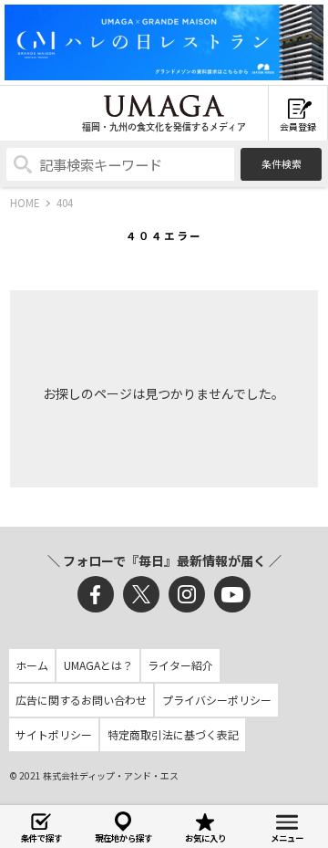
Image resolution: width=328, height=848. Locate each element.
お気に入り (205, 838)
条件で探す (41, 838)
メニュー (287, 838)
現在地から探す (123, 838)
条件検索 (281, 163)
